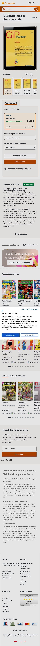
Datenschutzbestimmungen (30, 309)
